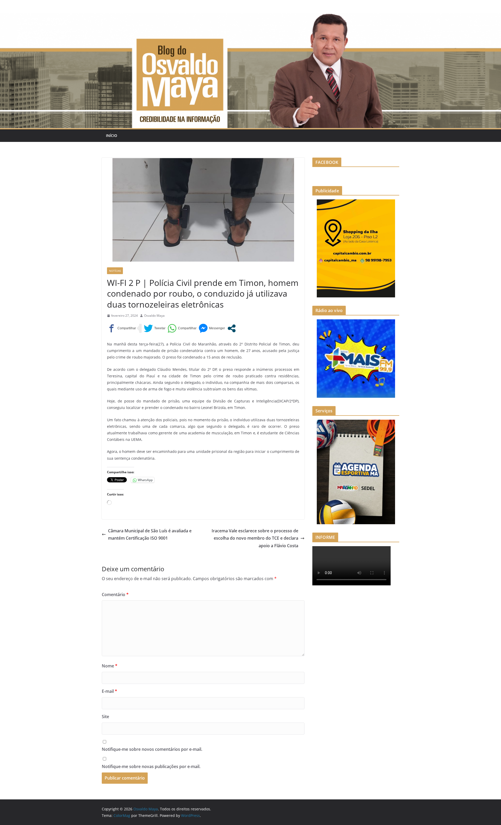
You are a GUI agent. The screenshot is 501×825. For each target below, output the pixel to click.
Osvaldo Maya (154, 315)
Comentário (115, 594)
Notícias (115, 271)
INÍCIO (111, 135)
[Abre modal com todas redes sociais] (231, 328)
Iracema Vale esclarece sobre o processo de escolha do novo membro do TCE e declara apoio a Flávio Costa (255, 538)
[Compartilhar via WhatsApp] (182, 328)
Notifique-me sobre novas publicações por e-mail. (151, 766)
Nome (109, 666)
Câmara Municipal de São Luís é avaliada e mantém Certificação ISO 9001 (150, 534)
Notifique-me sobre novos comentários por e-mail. (152, 749)
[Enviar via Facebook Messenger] (212, 328)
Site (105, 716)
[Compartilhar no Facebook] (121, 328)
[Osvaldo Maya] (250, 16)
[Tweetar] (154, 328)
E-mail (109, 691)
